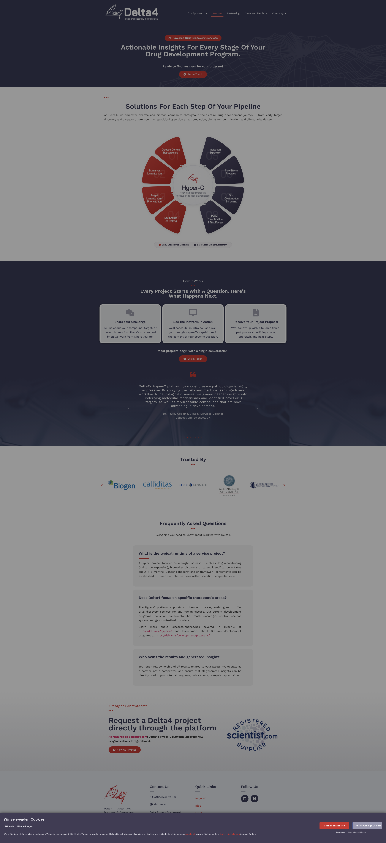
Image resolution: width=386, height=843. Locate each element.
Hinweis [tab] (9, 826)
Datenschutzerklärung (357, 832)
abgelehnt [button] (190, 834)
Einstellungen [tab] (25, 826)
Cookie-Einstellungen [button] (230, 834)
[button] (334, 825)
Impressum (340, 832)
